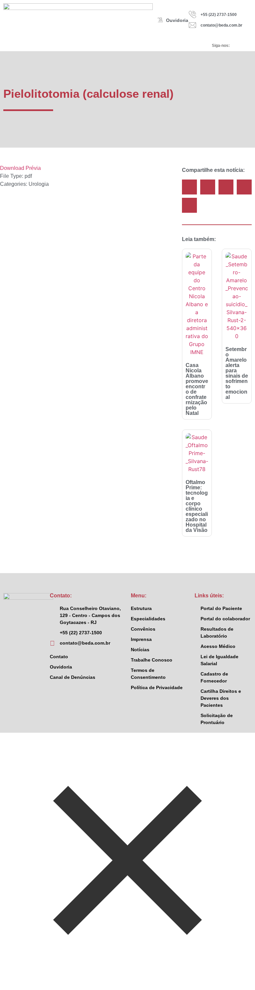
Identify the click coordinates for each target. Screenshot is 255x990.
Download (12, 168)
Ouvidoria (177, 20)
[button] (189, 187)
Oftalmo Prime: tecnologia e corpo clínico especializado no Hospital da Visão (197, 506)
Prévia (33, 168)
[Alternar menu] (102, 45)
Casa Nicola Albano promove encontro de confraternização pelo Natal (197, 389)
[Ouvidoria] (160, 19)
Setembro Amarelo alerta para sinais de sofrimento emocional (236, 373)
